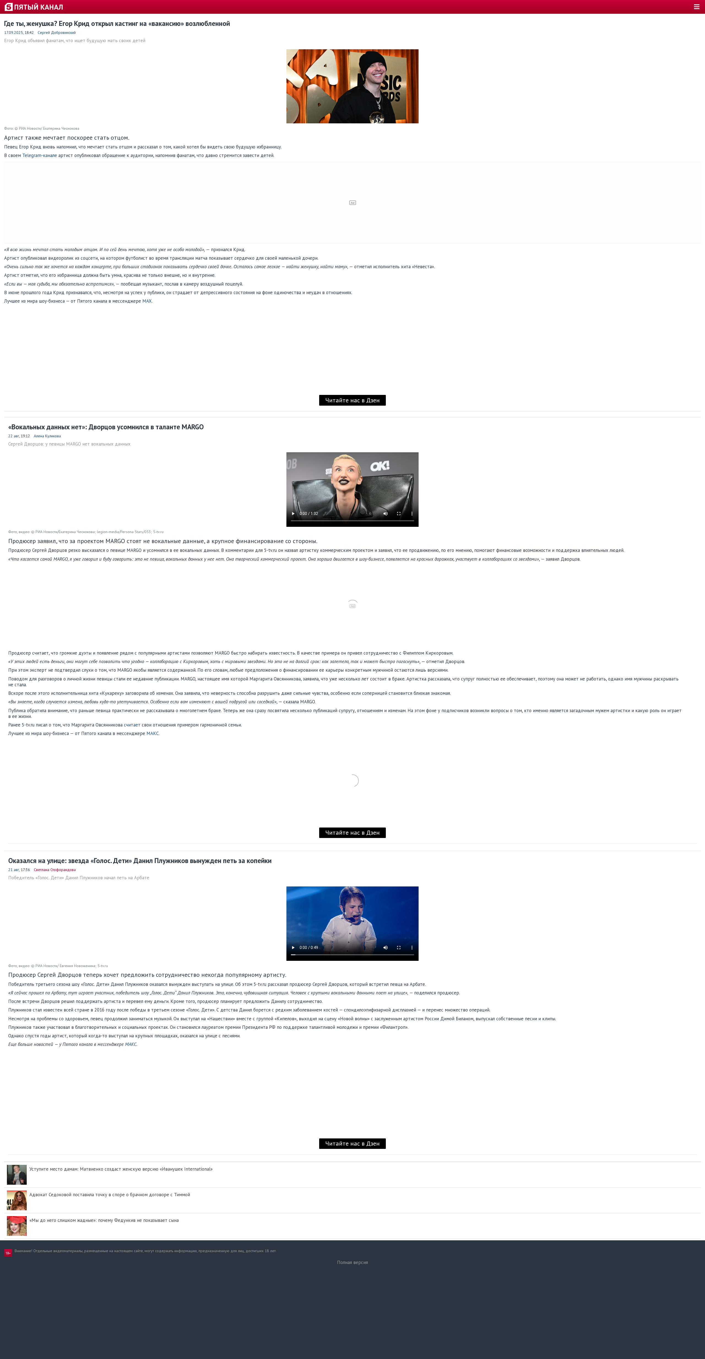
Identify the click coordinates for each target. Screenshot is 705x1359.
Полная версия (352, 1262)
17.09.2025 (13, 32)
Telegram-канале (39, 155)
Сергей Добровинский (57, 32)
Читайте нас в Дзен (352, 400)
